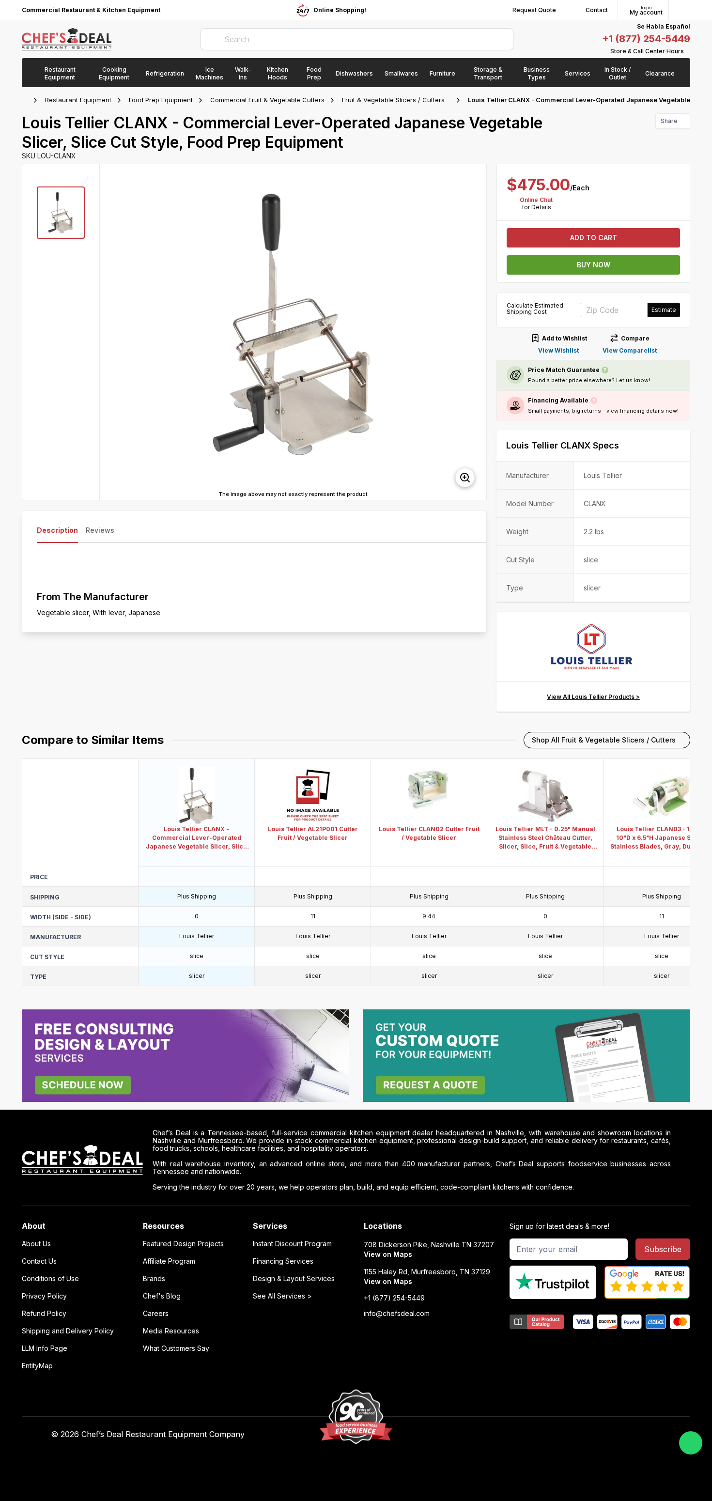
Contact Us (39, 1261)
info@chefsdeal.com (397, 1313)
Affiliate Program (169, 1261)
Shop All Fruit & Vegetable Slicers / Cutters (604, 740)
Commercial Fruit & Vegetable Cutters (267, 100)
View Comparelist (630, 350)
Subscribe (662, 1249)
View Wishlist (558, 350)
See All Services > (282, 1296)
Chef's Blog (162, 1296)
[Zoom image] (465, 477)
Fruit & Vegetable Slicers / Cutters (393, 100)
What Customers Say (176, 1348)
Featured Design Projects (183, 1244)
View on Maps (388, 1254)
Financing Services (283, 1261)
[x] (509, 1434)
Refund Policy (44, 1313)
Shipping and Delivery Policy (68, 1331)
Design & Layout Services (294, 1279)
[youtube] (490, 1434)
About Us (36, 1244)
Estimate (663, 309)
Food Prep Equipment (161, 100)
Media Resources (171, 1331)
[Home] (26, 100)
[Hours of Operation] (688, 51)
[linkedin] (528, 1434)
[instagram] (547, 1434)
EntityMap (37, 1366)
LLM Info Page (44, 1348)
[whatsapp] (690, 1443)
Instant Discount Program (292, 1244)
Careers (156, 1313)
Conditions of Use (50, 1279)
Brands (154, 1279)
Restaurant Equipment (78, 100)
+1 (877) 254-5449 (646, 39)
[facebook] (472, 1434)
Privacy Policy (44, 1296)
